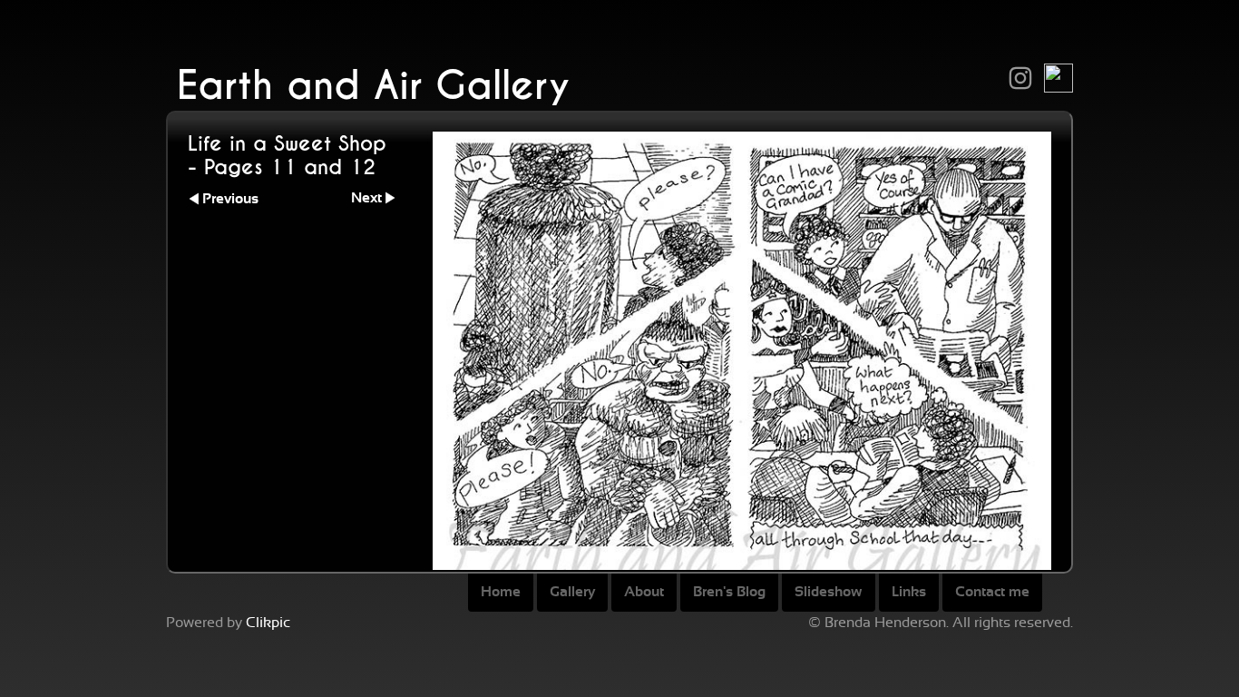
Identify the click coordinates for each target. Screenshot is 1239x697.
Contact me (992, 591)
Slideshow (829, 591)
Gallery (572, 591)
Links (909, 591)
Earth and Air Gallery (373, 86)
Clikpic (268, 622)
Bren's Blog (729, 591)
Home (501, 591)
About (644, 591)
